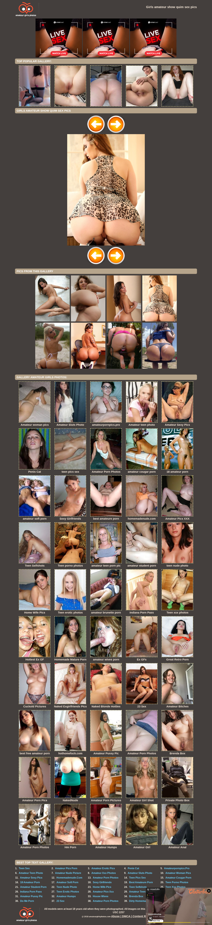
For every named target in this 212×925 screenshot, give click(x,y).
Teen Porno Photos (176, 882)
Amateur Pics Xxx (103, 891)
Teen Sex (24, 868)
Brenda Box (136, 896)
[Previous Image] (96, 133)
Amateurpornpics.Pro (176, 868)
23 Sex (60, 901)
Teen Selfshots (138, 887)
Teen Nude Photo (66, 887)
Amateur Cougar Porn (178, 877)
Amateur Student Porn (33, 887)
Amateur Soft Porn (67, 882)
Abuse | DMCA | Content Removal (133, 916)
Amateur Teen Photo (31, 873)
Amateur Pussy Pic (31, 896)
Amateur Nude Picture (68, 873)
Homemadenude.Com (69, 877)
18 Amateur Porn (30, 882)
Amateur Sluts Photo (140, 873)
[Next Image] (116, 133)
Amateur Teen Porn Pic (142, 891)
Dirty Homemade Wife (142, 901)
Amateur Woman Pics (178, 873)
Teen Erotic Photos (67, 891)
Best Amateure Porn (141, 882)
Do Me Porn (27, 901)
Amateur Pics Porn (66, 868)
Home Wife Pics (102, 887)
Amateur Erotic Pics (103, 868)
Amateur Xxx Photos (103, 873)
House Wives (100, 896)
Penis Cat (133, 868)
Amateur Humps (66, 896)
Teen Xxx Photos (175, 887)
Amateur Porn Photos (105, 877)
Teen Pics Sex (137, 877)
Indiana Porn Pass (31, 891)
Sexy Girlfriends (102, 882)
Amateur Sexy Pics (31, 877)
